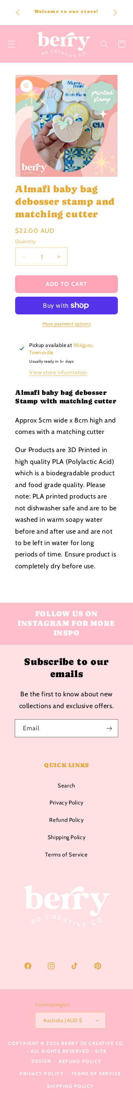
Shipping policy (70, 1086)
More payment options (66, 324)
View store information (58, 372)
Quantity (25, 241)
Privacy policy (42, 1073)
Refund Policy (66, 820)
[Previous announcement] (18, 12)
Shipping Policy (66, 837)
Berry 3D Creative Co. (93, 1043)
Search (66, 785)
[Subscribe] (109, 728)
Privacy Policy (66, 802)
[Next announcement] (115, 12)
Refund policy (80, 1061)
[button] (104, 43)
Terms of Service (66, 854)
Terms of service (96, 1073)
